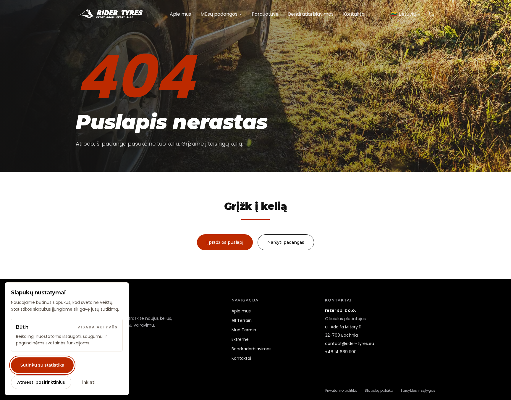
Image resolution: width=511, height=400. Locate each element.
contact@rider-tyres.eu (349, 343)
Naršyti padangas (285, 242)
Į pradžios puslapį (224, 242)
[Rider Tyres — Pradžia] (110, 14)
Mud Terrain (244, 330)
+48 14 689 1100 (341, 352)
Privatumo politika (341, 390)
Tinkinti (88, 382)
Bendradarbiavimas (311, 14)
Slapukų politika (379, 390)
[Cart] (431, 14)
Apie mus (180, 14)
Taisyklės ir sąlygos (417, 390)
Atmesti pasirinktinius (41, 382)
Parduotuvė (265, 14)
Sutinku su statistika (42, 365)
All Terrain (242, 320)
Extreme (240, 339)
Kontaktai (354, 14)
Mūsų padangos (218, 14)
